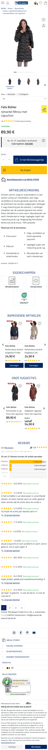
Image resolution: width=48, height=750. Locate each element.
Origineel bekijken (12, 515)
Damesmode (19, 8)
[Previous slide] (3, 85)
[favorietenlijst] (40, 2)
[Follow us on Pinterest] (27, 632)
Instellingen (12, 747)
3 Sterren (4, 469)
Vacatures (6, 662)
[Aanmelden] (7, 2)
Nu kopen (25, 170)
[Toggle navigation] (2, 2)
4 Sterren (4, 465)
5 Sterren (4, 461)
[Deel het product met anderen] (43, 25)
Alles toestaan (36, 747)
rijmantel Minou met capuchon (14, 13)
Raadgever (24, 94)
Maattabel (11, 94)
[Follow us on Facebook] (20, 632)
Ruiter (10, 8)
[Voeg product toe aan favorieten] (43, 19)
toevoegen (14, 365)
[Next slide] (45, 85)
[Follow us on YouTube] (34, 632)
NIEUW (3, 8)
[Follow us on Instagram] (14, 632)
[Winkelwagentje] (45, 2)
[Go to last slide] (3, 345)
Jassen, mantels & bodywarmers (14, 11)
